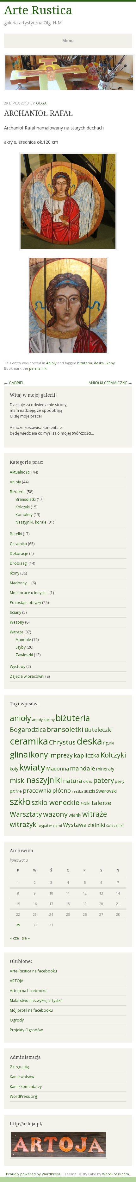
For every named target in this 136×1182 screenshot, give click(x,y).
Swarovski (106, 791)
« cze (14, 938)
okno (87, 781)
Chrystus (62, 742)
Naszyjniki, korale (30, 522)
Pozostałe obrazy (25, 602)
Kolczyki (22, 507)
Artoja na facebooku (28, 990)
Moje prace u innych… (29, 592)
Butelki (16, 534)
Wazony (17, 622)
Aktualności (20, 472)
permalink (37, 368)
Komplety (24, 514)
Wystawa (75, 824)
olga (41, 103)
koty (14, 769)
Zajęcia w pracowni (27, 676)
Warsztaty (26, 814)
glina (19, 754)
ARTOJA (16, 981)
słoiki (85, 803)
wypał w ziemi (50, 825)
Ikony (14, 573)
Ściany (15, 612)
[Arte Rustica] (69, 89)
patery (103, 780)
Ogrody (17, 1020)
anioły (20, 718)
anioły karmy (43, 719)
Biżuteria (18, 491)
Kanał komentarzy (26, 1086)
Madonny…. (20, 583)
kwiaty (32, 767)
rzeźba (77, 791)
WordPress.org (23, 1096)
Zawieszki (24, 654)
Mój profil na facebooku (31, 1010)
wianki (75, 815)
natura (72, 780)
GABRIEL (14, 383)
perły (119, 781)
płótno (61, 790)
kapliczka (87, 755)
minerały (105, 768)
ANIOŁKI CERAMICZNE (110, 383)
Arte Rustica (38, 10)
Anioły (51, 363)
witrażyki (24, 824)
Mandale (23, 639)
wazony (55, 814)
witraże (94, 814)
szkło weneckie (55, 802)
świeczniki (114, 825)
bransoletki (65, 729)
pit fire (16, 791)
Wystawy (17, 666)
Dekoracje (19, 553)
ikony (110, 363)
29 (18, 924)
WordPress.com (115, 1174)
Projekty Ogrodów (26, 1030)
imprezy (61, 755)
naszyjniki (44, 779)
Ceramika (18, 543)
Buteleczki (98, 729)
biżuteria (84, 363)
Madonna (57, 768)
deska (99, 363)
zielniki (96, 824)
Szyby (20, 647)
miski (18, 780)
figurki (108, 743)
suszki (89, 791)
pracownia (37, 790)
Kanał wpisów (22, 1076)
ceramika (29, 741)
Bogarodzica (28, 729)
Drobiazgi (19, 563)
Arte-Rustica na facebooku (33, 971)
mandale (82, 768)
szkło (20, 801)
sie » (26, 938)
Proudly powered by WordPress (33, 1174)
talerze (101, 803)
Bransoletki (25, 499)
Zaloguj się (19, 1067)
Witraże (16, 632)
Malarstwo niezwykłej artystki (35, 1000)
